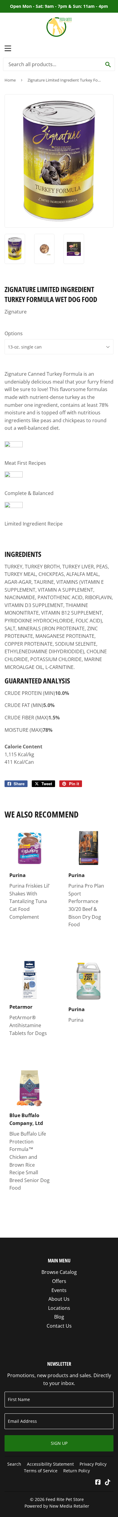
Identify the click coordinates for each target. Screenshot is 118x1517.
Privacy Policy (93, 1464)
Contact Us (59, 1326)
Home (10, 80)
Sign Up (59, 1443)
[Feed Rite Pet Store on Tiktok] (107, 1482)
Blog (59, 1316)
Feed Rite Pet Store (65, 1499)
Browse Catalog (59, 1272)
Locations (59, 1308)
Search (14, 1464)
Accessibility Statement (50, 1464)
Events (59, 1290)
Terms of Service (40, 1471)
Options (14, 333)
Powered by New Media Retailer (57, 1506)
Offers (59, 1281)
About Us (59, 1299)
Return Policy (76, 1471)
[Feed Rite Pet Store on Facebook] (98, 1482)
